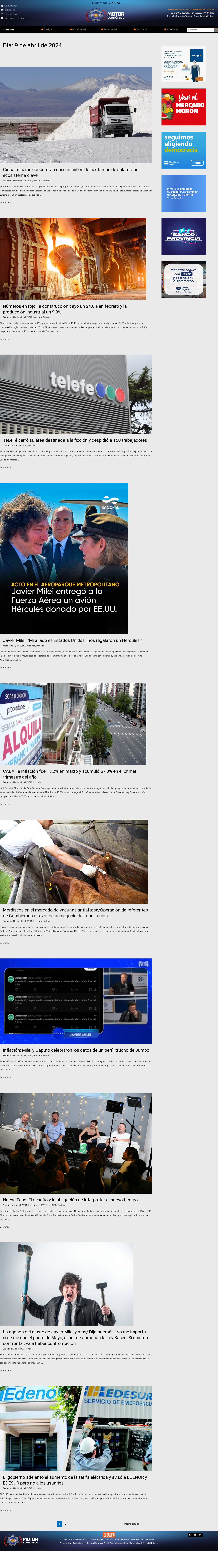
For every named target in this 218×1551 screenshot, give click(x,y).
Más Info (37, 180)
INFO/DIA (27, 180)
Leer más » (5, 202)
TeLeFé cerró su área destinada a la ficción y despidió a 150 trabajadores (75, 440)
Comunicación (10, 445)
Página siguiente (134, 1523)
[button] (191, 9)
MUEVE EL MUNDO (47, 1205)
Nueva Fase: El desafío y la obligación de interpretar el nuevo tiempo (70, 1199)
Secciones (9, 29)
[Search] (216, 30)
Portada (47, 180)
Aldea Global (9, 645)
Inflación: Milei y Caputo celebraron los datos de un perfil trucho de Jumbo (76, 1050)
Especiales (8, 1348)
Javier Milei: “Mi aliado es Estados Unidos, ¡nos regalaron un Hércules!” (72, 640)
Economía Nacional (12, 180)
